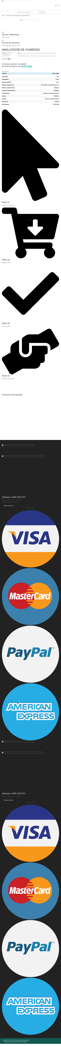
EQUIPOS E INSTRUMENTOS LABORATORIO (18, 15)
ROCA (49, 56)
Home (3, 15)
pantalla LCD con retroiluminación (39, 56)
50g (22, 53)
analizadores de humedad (30, 53)
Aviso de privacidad (22, 1041)
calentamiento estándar (24, 56)
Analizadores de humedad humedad (46, 53)
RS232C (54, 56)
